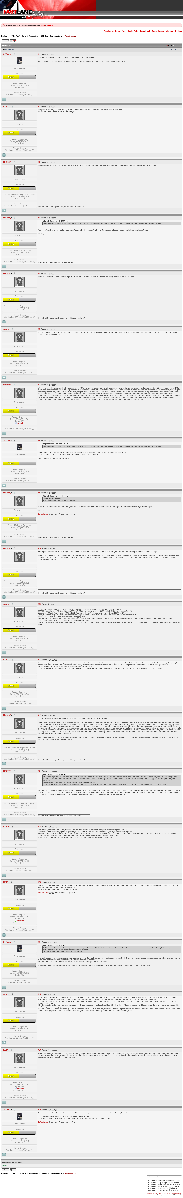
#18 (39, 994)
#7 (39, 385)
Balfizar (7, 385)
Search (161, 31)
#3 (39, 162)
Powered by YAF (152, 1193)
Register (50, 25)
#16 (39, 882)
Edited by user (43, 514)
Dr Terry (7, 218)
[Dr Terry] (19, 230)
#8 (39, 440)
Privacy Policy (120, 31)
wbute (6, 106)
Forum (142, 31)
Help (167, 31)
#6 (39, 329)
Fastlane (4, 36)
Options (165, 45)
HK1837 (7, 162)
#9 (39, 493)
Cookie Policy (133, 31)
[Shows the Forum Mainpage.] (91, 9)
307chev (7, 54)
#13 (39, 715)
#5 (39, 273)
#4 (39, 218)
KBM (5, 882)
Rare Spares (109, 31)
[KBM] (19, 895)
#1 (39, 54)
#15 (39, 826)
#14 (39, 771)
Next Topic (175, 50)
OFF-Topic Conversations (51, 36)
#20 (39, 1110)
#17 (39, 942)
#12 (39, 660)
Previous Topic (10, 49)
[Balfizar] (19, 397)
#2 (39, 106)
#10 (39, 548)
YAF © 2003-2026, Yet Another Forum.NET (170, 1193)
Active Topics (152, 31)
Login (43, 25)
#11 (39, 604)
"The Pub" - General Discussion (24, 36)
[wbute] (19, 119)
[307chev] (19, 64)
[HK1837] (19, 175)
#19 (39, 1050)
